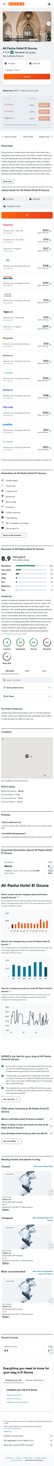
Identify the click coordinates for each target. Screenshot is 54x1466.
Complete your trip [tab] (13, 1380)
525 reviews (30, 52)
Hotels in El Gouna (14, 1399)
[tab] (9, 670)
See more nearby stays (43, 1166)
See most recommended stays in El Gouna (43, 1272)
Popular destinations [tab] (35, 1380)
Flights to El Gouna (14, 1395)
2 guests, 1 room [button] (12, 70)
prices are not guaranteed (12, 1428)
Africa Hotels (27, 1458)
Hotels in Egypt (40, 1458)
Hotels (18, 1458)
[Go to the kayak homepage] (16, 3)
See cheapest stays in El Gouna (43, 1219)
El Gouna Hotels (16, 1460)
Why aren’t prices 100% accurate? (19, 1445)
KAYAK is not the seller (13, 1436)
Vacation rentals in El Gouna (17, 1402)
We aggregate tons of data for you (19, 1440)
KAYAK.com (9, 1458)
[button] (4, 4)
